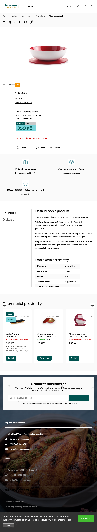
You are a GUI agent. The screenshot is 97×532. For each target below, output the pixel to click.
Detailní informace (23, 103)
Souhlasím (86, 518)
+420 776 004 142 (18, 444)
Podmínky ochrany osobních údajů (21, 507)
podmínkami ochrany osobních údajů (61, 403)
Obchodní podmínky (14, 502)
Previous (5, 305)
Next (92, 305)
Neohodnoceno (34, 115)
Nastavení (8, 525)
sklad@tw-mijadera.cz (20, 480)
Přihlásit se (79, 398)
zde (69, 520)
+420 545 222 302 (18, 475)
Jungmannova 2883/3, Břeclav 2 (22, 470)
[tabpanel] (17, 336)
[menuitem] (30, 6)
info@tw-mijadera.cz (20, 449)
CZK (69, 6)
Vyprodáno (70, 266)
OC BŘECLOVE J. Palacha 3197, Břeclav (25, 434)
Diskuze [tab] (8, 219)
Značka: (24, 118)
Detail (11, 358)
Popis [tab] (12, 212)
